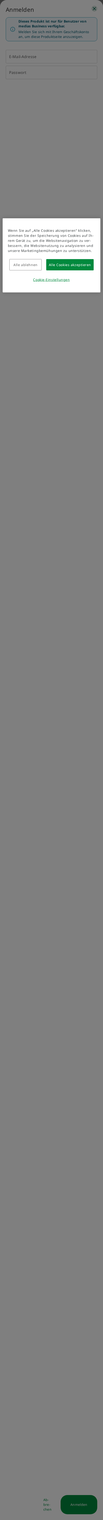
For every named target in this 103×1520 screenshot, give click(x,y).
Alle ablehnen (25, 264)
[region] (52, 255)
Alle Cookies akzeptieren (70, 264)
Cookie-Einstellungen (51, 279)
